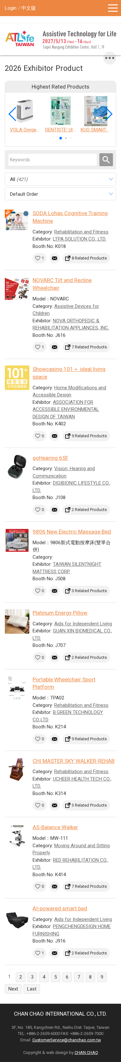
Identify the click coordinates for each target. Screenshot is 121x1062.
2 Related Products (89, 509)
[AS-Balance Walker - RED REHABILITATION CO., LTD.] (17, 836)
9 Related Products (89, 435)
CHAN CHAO (86, 1052)
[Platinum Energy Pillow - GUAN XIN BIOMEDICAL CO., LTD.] (17, 621)
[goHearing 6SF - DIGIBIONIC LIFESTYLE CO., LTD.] (17, 466)
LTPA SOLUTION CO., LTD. (79, 239)
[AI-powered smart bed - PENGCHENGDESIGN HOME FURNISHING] (17, 917)
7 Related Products (89, 347)
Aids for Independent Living (83, 624)
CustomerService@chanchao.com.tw (66, 1040)
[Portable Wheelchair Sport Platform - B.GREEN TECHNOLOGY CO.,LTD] (17, 688)
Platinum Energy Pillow (60, 613)
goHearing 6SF (50, 458)
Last (31, 989)
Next (13, 989)
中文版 (28, 8)
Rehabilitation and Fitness (81, 232)
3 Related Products (89, 590)
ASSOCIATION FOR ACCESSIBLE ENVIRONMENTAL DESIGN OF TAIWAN (66, 409)
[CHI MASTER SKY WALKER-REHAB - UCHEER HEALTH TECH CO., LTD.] (17, 769)
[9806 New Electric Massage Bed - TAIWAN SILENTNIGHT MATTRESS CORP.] (17, 540)
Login (10, 8)
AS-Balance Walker (55, 827)
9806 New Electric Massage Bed (72, 531)
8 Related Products (89, 258)
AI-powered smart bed (60, 908)
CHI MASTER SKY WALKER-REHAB (74, 761)
